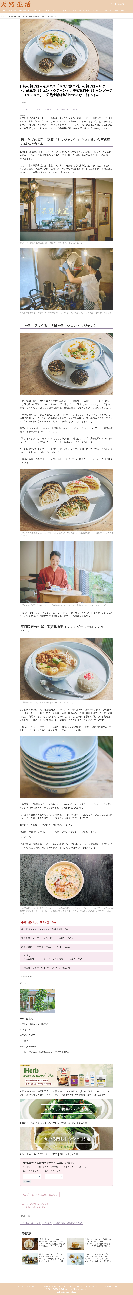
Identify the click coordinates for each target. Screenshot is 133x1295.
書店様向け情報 (50, 1286)
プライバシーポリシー (93, 1286)
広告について (21, 1286)
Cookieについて (111, 1286)
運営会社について (65, 1286)
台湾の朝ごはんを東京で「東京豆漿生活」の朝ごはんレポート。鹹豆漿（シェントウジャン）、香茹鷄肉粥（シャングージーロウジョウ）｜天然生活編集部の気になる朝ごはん (66, 90)
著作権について (35, 1286)
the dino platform (69, 1292)
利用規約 (78, 1286)
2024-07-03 (25, 102)
